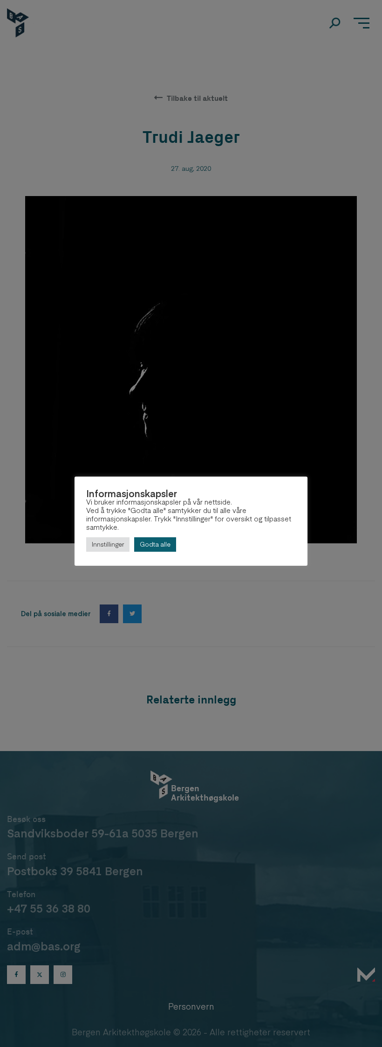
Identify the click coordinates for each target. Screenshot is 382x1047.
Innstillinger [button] (108, 544)
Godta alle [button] (155, 544)
